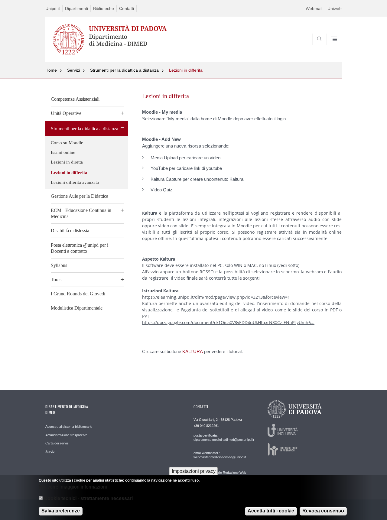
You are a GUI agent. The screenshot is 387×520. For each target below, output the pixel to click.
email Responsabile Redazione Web (220, 472)
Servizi (73, 70)
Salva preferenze (60, 510)
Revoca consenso (323, 510)
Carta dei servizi (57, 443)
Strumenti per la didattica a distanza (124, 70)
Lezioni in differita (186, 70)
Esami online (63, 152)
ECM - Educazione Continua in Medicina (81, 213)
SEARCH (331, 47)
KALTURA (192, 351)
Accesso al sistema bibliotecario (68, 426)
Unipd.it (52, 8)
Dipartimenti (76, 8)
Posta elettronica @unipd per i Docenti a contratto (79, 248)
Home (51, 70)
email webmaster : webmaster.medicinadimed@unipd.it (220, 455)
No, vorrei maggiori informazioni (73, 486)
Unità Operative (66, 113)
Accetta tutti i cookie (271, 510)
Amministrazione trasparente (66, 435)
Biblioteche (103, 8)
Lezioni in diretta (67, 162)
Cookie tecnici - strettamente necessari (88, 498)
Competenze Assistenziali (75, 99)
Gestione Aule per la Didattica (79, 196)
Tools (56, 279)
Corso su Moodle (67, 142)
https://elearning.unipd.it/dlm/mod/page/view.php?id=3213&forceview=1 (216, 297)
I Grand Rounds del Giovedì (78, 293)
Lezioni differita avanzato (75, 182)
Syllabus (59, 265)
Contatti (126, 8)
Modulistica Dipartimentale (76, 307)
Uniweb (334, 8)
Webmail (314, 8)
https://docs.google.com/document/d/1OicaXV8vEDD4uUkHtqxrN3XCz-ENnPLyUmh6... (228, 322)
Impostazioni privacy (194, 471)
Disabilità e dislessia (70, 230)
